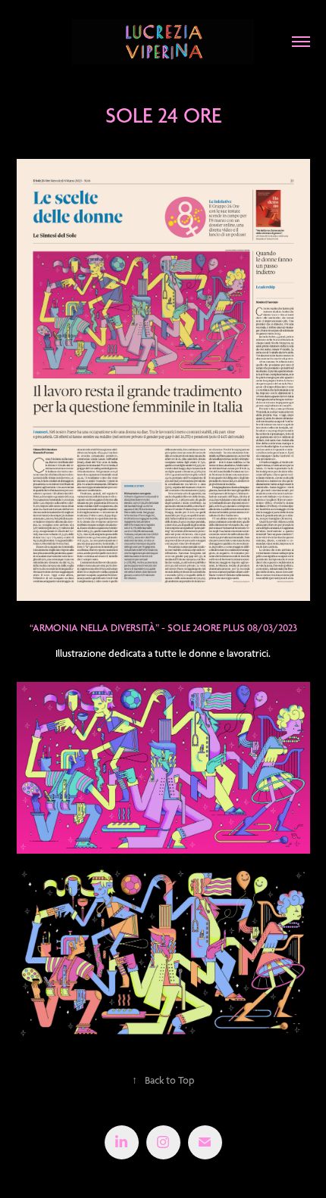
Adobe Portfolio (186, 1172)
